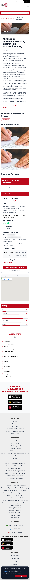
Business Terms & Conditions (15, 431)
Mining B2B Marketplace (15, 468)
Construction (8, 376)
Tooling (6, 359)
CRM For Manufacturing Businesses (15, 471)
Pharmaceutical (8, 351)
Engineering (7, 371)
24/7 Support (15, 421)
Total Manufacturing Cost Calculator (15, 485)
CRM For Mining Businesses (15, 476)
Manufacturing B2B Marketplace (15, 463)
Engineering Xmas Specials (15, 478)
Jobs (15, 461)
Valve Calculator (15, 518)
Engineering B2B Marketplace (15, 466)
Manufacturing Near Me (15, 446)
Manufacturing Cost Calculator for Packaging (15, 488)
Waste (6, 361)
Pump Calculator (15, 515)
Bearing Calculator (15, 508)
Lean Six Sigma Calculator (15, 495)
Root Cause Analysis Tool (15, 498)
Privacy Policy (15, 434)
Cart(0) (27, 1)
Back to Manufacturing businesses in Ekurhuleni (12, 106)
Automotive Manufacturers (12, 354)
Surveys (15, 458)
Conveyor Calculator (15, 510)
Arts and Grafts (8, 364)
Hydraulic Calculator (15, 513)
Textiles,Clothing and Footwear (13, 349)
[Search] (27, 13)
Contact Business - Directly (15, 267)
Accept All (21, 576)
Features (15, 424)
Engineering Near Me (15, 448)
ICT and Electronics (9, 344)
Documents (7, 369)
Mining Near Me (15, 451)
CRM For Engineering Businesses (15, 473)
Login (16, 1)
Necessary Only (8, 576)
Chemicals (7, 341)
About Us (15, 426)
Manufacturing (10, 18)
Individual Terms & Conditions (15, 429)
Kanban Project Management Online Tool (15, 500)
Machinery (7, 366)
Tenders (15, 456)
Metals (6, 346)
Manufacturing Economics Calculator (15, 490)
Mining (6, 374)
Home (2, 18)
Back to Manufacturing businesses (12, 201)
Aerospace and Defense (11, 356)
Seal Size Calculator (15, 505)
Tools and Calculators (15, 441)
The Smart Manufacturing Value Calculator (15, 503)
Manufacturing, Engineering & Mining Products (15, 453)
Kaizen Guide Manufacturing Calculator (15, 493)
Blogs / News (15, 443)
